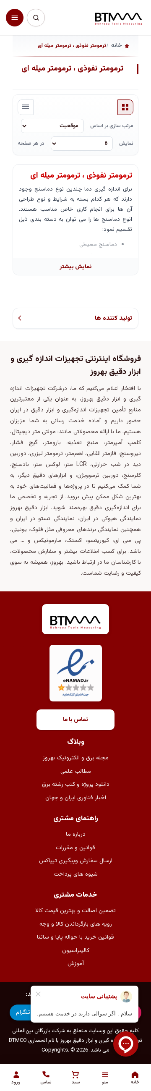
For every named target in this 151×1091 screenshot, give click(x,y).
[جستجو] (35, 17)
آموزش (76, 963)
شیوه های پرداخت (76, 874)
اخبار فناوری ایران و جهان (75, 798)
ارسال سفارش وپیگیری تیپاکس (75, 861)
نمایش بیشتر (75, 266)
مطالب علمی (75, 771)
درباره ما (76, 834)
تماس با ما (75, 720)
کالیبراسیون (75, 950)
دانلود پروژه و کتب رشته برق (75, 784)
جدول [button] (125, 107)
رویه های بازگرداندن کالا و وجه (75, 924)
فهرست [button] (26, 107)
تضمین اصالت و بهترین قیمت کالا (75, 911)
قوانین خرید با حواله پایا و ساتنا (75, 937)
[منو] (14, 17)
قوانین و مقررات (75, 848)
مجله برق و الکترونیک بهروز (76, 758)
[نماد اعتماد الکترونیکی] (75, 673)
